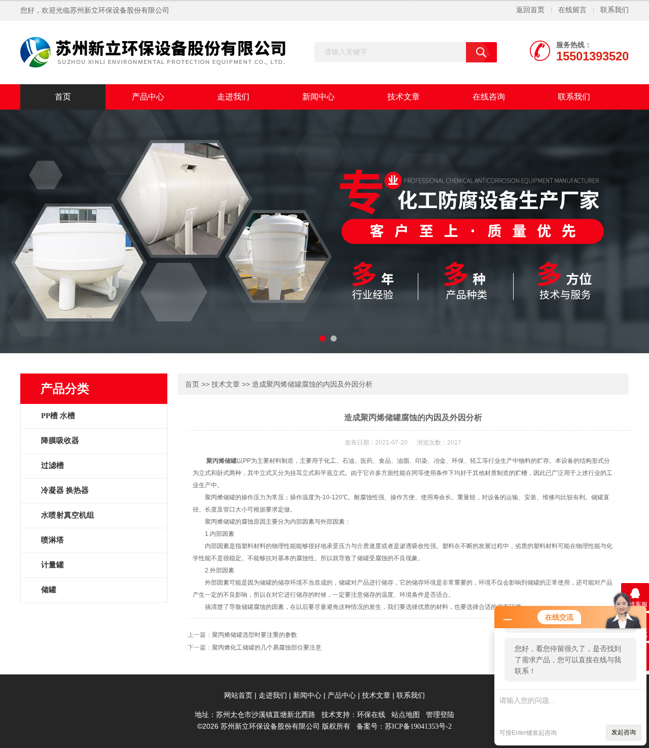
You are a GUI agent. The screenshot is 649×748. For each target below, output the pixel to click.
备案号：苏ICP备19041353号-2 (404, 726)
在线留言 (572, 10)
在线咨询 (489, 96)
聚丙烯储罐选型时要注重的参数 (254, 634)
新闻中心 (318, 96)
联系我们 (614, 10)
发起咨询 (623, 732)
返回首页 (530, 10)
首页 (63, 96)
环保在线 (371, 715)
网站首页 (238, 695)
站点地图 (405, 715)
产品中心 (148, 96)
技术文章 (403, 96)
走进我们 (233, 96)
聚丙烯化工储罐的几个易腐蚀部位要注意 (266, 647)
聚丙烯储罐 (221, 460)
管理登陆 (440, 715)
